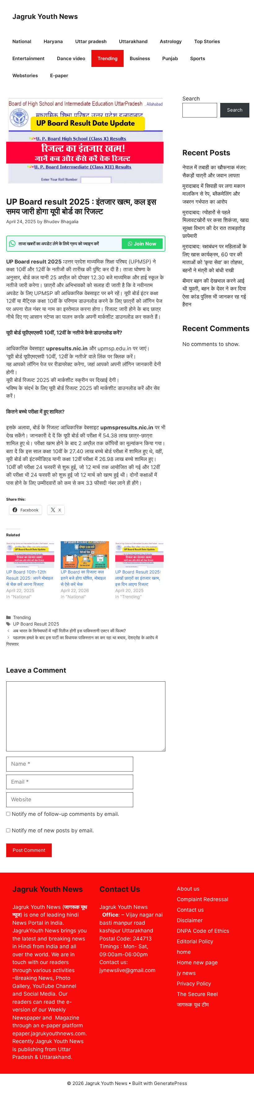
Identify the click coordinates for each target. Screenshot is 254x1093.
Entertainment (28, 58)
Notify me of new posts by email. (53, 830)
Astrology (171, 41)
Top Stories (207, 41)
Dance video (71, 58)
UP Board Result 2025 (36, 623)
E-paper (59, 75)
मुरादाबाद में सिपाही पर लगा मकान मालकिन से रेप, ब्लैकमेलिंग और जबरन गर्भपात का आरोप (213, 194)
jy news (186, 973)
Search (191, 98)
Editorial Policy (195, 941)
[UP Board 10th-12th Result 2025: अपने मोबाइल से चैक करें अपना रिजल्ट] (30, 555)
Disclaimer (190, 920)
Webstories (25, 75)
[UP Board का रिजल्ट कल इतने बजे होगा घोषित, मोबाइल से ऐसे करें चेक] (85, 555)
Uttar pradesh (91, 41)
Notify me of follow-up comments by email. (65, 814)
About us (188, 889)
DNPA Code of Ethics (203, 931)
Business (140, 58)
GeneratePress (170, 1083)
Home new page (197, 962)
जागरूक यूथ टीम (193, 1005)
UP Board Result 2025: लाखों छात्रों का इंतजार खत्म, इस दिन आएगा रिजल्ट (138, 578)
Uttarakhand (133, 41)
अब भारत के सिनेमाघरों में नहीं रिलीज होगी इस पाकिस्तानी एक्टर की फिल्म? (69, 630)
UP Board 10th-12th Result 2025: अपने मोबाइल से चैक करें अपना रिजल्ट (29, 578)
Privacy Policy (194, 983)
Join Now (145, 244)
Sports (197, 58)
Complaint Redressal (202, 899)
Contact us (190, 910)
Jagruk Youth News (45, 16)
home (184, 952)
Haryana (53, 41)
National (21, 41)
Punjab (170, 58)
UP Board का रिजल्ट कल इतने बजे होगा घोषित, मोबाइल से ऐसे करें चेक (83, 578)
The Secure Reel (197, 994)
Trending (107, 58)
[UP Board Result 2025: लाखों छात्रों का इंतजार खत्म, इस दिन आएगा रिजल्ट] (139, 555)
